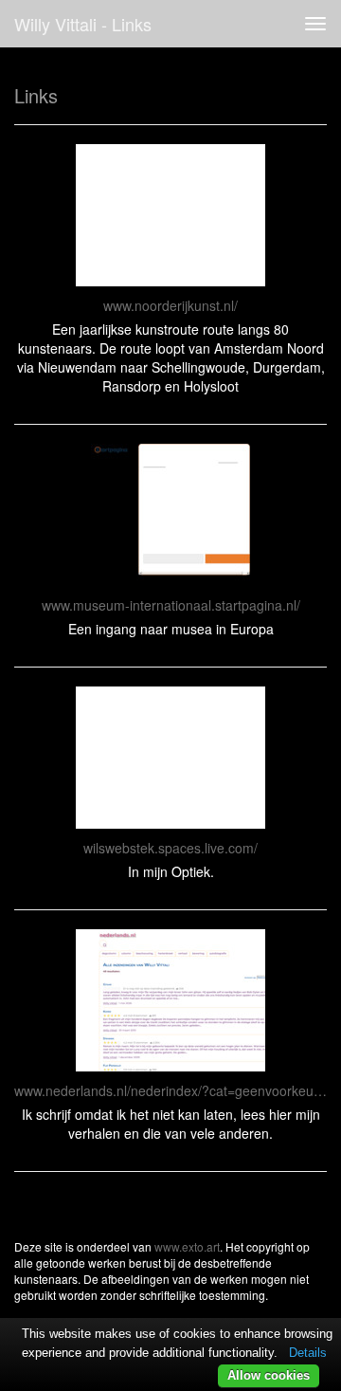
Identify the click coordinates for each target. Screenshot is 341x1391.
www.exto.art (187, 1246)
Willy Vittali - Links (83, 23)
